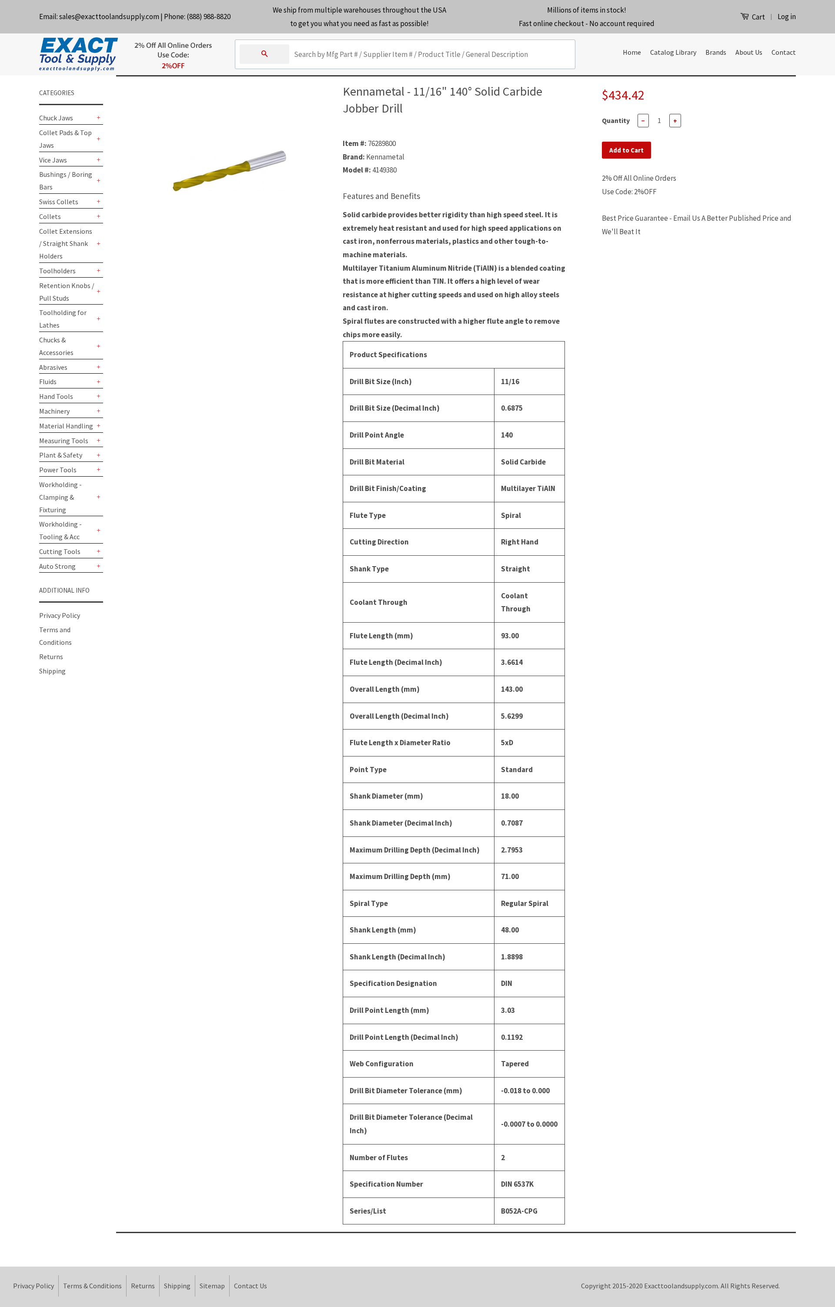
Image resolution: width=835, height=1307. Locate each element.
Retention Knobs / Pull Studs (66, 291)
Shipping (52, 671)
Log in (787, 16)
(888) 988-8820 (208, 16)
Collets (50, 216)
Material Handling (66, 425)
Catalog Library (673, 52)
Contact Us (250, 1285)
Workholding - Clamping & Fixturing (60, 497)
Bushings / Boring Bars (65, 180)
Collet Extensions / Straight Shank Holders (65, 244)
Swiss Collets (58, 201)
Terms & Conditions (92, 1285)
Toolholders (57, 270)
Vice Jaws (53, 160)
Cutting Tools (59, 551)
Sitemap (212, 1285)
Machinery (54, 411)
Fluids (48, 381)
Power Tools (58, 469)
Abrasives (53, 367)
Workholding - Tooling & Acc (60, 530)
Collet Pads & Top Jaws (65, 138)
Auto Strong (57, 566)
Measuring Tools (63, 440)
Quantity (616, 120)
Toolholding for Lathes (63, 318)
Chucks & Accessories (56, 346)
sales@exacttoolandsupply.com (109, 16)
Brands (715, 52)
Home (632, 52)
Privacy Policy (59, 615)
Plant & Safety (60, 455)
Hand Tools (56, 396)
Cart (758, 17)
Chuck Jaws (56, 117)
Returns (51, 656)
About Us (748, 52)
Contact (784, 52)
